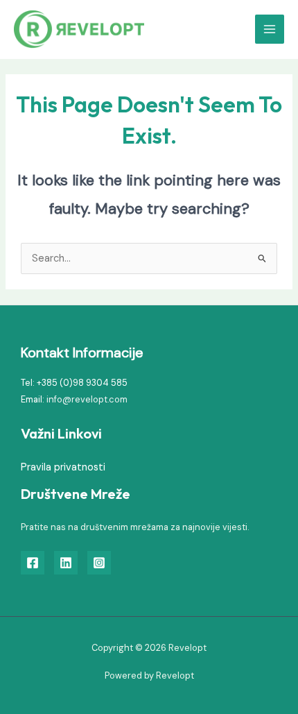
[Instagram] (99, 563)
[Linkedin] (66, 563)
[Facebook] (32, 563)
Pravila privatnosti (63, 467)
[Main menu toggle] (269, 29)
